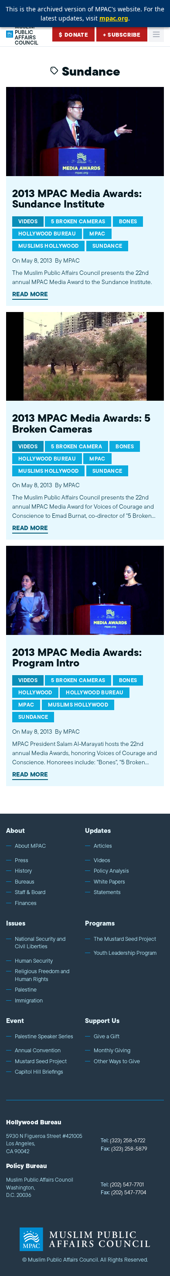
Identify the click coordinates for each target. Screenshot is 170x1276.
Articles (103, 846)
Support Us (102, 1021)
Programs (100, 923)
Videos (102, 860)
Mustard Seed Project (41, 1061)
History (23, 871)
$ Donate (73, 35)
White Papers (109, 882)
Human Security (34, 961)
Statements (107, 892)
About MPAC (30, 846)
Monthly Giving (112, 1050)
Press (21, 860)
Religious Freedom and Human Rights (42, 975)
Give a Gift (106, 1036)
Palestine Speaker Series (44, 1036)
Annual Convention (38, 1050)
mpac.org (113, 18)
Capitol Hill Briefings (39, 1072)
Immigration (29, 1001)
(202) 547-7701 (122, 1184)
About (15, 830)
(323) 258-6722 (123, 1140)
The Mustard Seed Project (125, 939)
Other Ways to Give (117, 1061)
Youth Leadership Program (125, 953)
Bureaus (24, 882)
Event (15, 1021)
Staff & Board (30, 892)
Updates (98, 830)
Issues (15, 923)
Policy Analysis (111, 871)
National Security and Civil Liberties (40, 942)
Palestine (26, 990)
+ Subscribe (122, 35)
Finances (26, 903)
